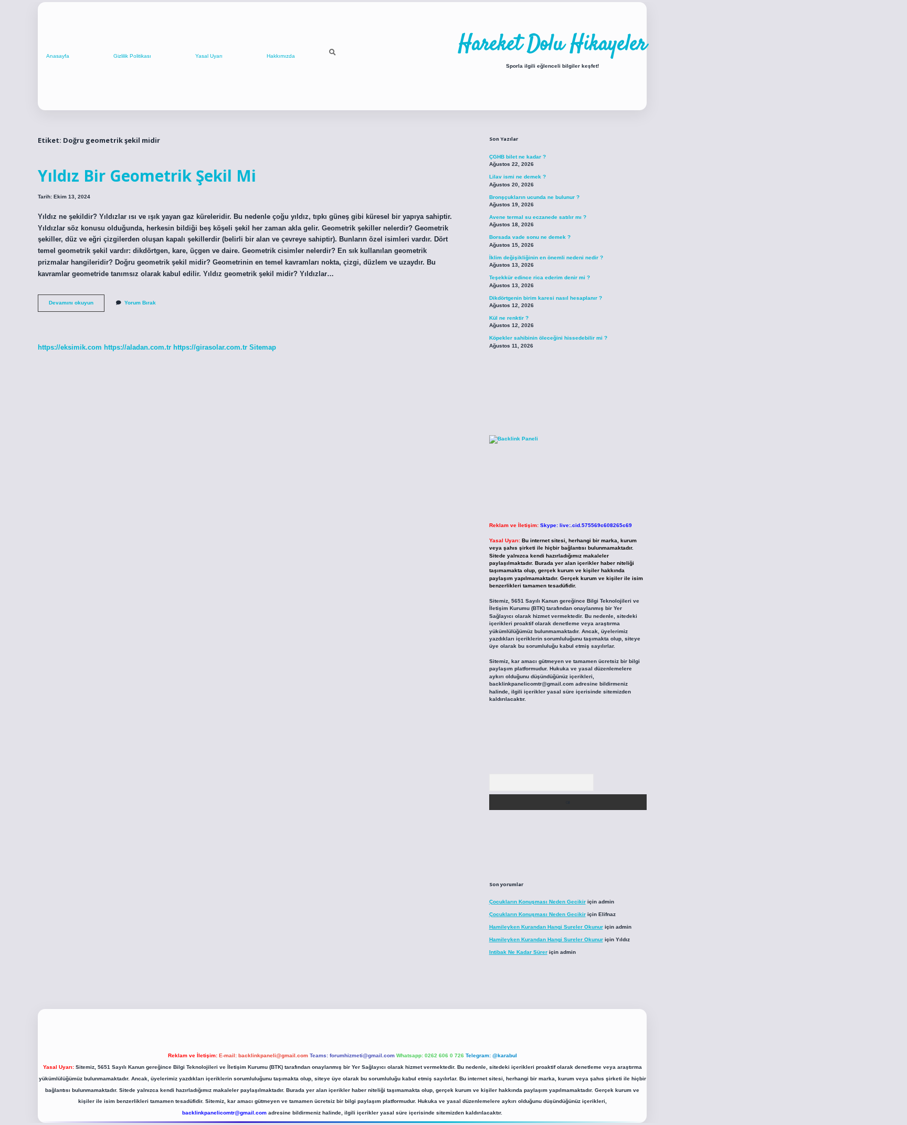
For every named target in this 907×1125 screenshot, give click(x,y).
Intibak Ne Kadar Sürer (518, 952)
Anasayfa (57, 56)
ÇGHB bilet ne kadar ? (517, 157)
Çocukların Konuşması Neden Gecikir (537, 902)
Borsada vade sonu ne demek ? (530, 237)
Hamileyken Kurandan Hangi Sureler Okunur (546, 927)
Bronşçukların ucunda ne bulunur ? (534, 197)
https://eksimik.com (70, 347)
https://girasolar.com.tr (210, 347)
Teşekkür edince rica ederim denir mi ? (539, 277)
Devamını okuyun (76, 305)
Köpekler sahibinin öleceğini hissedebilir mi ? (548, 338)
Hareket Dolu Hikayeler (552, 44)
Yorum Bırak (140, 303)
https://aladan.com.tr (137, 347)
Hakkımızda (281, 56)
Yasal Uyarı (209, 56)
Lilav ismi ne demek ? (517, 177)
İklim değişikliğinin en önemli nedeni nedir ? (546, 257)
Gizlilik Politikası (132, 56)
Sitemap (262, 347)
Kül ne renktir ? (509, 318)
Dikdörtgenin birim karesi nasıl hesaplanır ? (545, 298)
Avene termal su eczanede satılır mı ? (537, 217)
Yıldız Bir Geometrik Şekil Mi (147, 175)
